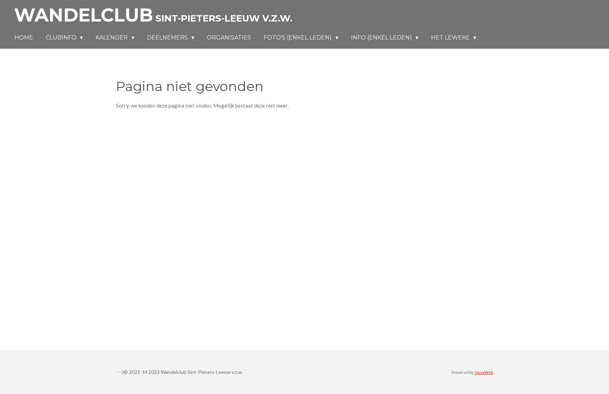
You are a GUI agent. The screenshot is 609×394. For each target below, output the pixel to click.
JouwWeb (483, 372)
